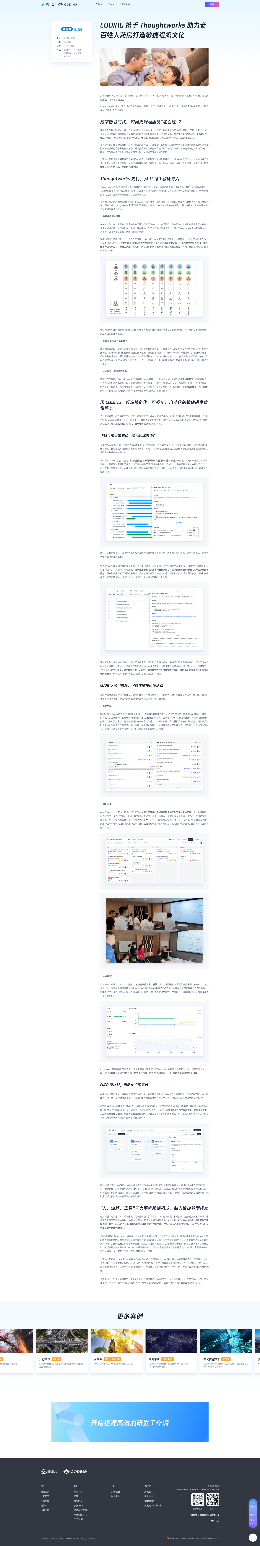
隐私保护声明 (80, 1510)
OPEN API (79, 1519)
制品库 (44, 1505)
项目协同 (67, 49)
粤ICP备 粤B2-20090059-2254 (207, 1538)
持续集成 (77, 49)
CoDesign (149, 1500)
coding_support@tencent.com (205, 1514)
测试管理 (77, 53)
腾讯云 (147, 1491)
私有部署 (45, 1510)
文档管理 (67, 56)
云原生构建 (124, 4)
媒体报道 (115, 1496)
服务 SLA (78, 1505)
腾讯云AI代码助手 (153, 1505)
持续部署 (67, 53)
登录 (212, 4)
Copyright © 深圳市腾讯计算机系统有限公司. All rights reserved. (68, 1538)
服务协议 (78, 1500)
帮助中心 (78, 1491)
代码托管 (45, 1496)
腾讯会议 (148, 1496)
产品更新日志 (80, 1514)
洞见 (76, 1496)
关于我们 (115, 1491)
